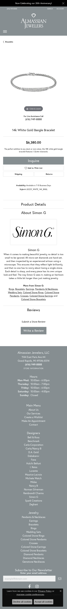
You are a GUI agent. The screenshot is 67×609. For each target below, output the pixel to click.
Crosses (24, 295)
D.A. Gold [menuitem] (33, 452)
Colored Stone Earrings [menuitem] (33, 546)
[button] (50, 9)
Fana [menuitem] (33, 459)
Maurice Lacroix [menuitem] (33, 474)
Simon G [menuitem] (33, 496)
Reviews (33, 309)
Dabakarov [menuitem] (33, 455)
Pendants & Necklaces (46, 289)
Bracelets (9, 42)
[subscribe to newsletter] (59, 579)
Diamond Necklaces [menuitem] (33, 558)
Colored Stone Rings (33, 292)
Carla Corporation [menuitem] (33, 444)
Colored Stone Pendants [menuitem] (33, 539)
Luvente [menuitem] (33, 470)
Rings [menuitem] (33, 528)
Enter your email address (33, 572)
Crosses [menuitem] (33, 543)
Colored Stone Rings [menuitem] (33, 535)
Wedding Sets (15, 292)
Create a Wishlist (33, 417)
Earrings (30, 289)
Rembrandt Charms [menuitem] (33, 493)
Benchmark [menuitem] (33, 441)
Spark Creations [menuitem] (33, 500)
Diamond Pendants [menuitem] (33, 554)
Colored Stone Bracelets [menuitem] (33, 550)
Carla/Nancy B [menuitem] (33, 448)
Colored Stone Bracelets (33, 299)
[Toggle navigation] (5, 32)
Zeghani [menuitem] (33, 504)
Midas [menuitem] (33, 482)
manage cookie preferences (30, 594)
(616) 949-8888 (33, 119)
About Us (33, 409)
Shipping (18, 174)
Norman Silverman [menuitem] (33, 489)
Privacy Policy (45, 591)
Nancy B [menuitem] (33, 485)
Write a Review (33, 330)
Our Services (33, 413)
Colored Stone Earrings (41, 295)
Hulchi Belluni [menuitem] (33, 463)
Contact (33, 424)
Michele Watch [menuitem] (34, 478)
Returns (49, 174)
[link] (11, 9)
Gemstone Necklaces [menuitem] (33, 561)
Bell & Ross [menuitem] (33, 437)
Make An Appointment (33, 420)
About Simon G (33, 212)
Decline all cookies (22, 601)
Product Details (33, 204)
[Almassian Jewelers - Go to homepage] (33, 20)
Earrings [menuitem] (33, 520)
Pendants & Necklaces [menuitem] (33, 517)
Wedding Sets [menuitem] (33, 531)
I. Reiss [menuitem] (33, 467)
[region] (33, 82)
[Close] (63, 3)
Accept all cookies (43, 601)
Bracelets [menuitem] (33, 524)
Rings (11, 289)
